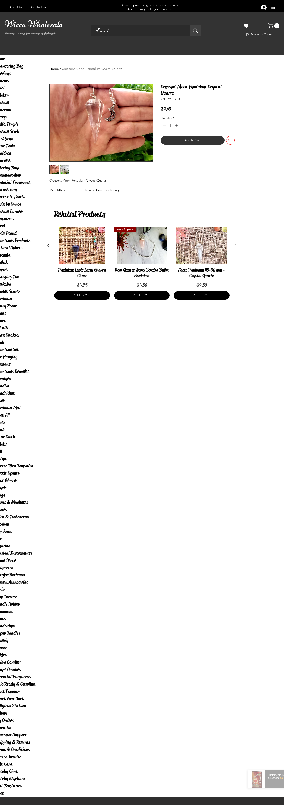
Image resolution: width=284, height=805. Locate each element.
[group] (142, 263)
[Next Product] (235, 245)
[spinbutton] (170, 125)
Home (54, 69)
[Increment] (176, 125)
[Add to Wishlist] (230, 140)
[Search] (195, 30)
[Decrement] (164, 125)
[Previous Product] (48, 245)
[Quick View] (82, 245)
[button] (274, 25)
